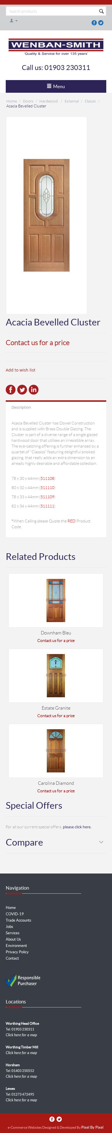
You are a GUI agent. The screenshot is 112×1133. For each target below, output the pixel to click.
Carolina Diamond (56, 783)
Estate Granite (56, 708)
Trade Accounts (18, 920)
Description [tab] (21, 407)
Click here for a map (21, 1035)
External (72, 101)
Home (11, 101)
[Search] (101, 11)
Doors (28, 101)
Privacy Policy (17, 952)
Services (13, 933)
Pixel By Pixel (92, 1128)
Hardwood (49, 101)
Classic (90, 101)
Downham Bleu (56, 632)
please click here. (77, 826)
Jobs (9, 926)
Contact (12, 958)
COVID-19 (15, 914)
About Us (13, 939)
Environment (16, 945)
